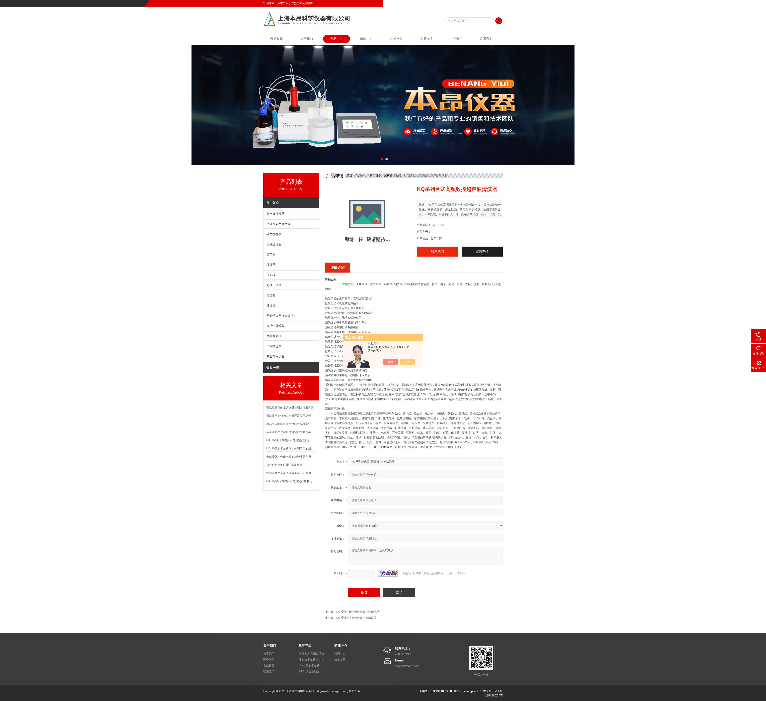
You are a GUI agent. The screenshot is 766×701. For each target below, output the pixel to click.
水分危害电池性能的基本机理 (284, 464)
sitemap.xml (470, 691)
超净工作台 (274, 285)
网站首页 (276, 39)
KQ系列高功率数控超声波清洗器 (356, 617)
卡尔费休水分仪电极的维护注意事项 (288, 456)
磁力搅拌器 (274, 234)
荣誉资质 (426, 39)
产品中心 (336, 39)
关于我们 (306, 39)
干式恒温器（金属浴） (281, 315)
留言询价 (482, 251)
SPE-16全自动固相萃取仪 (312, 671)
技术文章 (396, 39)
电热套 (271, 295)
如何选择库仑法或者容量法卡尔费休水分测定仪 (291, 473)
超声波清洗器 (275, 213)
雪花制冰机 (274, 336)
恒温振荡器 (274, 346)
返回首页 (470, 3)
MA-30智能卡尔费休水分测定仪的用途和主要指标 (291, 448)
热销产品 (305, 645)
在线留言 (483, 3)
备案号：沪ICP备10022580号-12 (439, 691)
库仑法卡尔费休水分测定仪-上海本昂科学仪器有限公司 (312, 659)
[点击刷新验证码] (388, 573)
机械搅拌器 (274, 244)
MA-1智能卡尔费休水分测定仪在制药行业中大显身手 (291, 481)
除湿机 (271, 305)
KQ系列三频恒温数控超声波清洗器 (357, 611)
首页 (349, 175)
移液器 (271, 264)
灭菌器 (271, 254)
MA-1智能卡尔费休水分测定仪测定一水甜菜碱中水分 (291, 440)
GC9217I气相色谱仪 (311, 653)
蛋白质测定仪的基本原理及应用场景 (288, 415)
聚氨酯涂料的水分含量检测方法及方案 (290, 407)
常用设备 (375, 175)
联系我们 (497, 3)
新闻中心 (366, 39)
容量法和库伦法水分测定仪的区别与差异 (291, 432)
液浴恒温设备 (275, 325)
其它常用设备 (275, 356)
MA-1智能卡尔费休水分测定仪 (312, 665)
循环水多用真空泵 (278, 224)
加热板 (271, 275)
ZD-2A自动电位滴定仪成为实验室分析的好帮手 (291, 423)
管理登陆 (497, 695)
